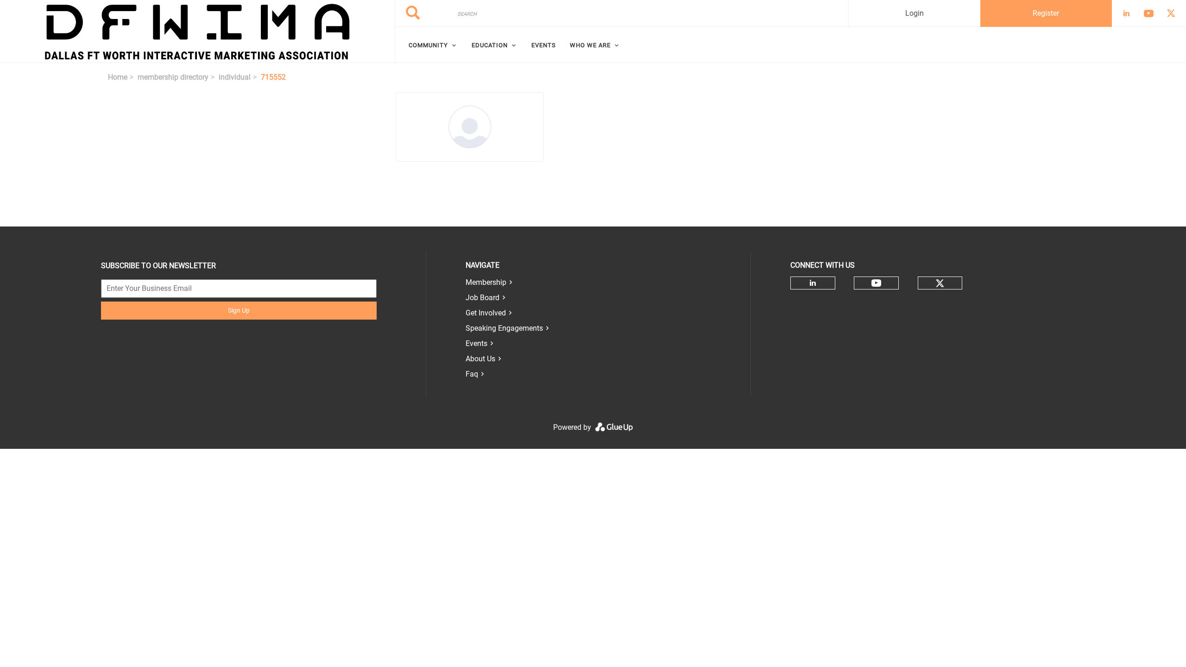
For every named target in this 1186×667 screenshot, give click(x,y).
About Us (480, 358)
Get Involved (486, 312)
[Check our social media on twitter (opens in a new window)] (940, 283)
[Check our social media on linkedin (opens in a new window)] (813, 283)
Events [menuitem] (543, 45)
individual (235, 77)
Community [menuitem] (428, 45)
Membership (486, 282)
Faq (472, 374)
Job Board (482, 297)
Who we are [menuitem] (590, 45)
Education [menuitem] (490, 45)
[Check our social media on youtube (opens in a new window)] (876, 283)
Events (476, 343)
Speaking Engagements (504, 328)
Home (117, 77)
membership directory (173, 77)
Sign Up (239, 310)
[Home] (197, 31)
